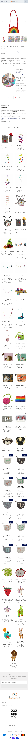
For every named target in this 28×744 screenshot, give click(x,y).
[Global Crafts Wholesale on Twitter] (10, 725)
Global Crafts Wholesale (12, 730)
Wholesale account (10, 52)
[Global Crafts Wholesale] (14, 1)
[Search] (23, 1)
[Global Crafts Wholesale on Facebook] (13, 725)
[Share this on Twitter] (8, 97)
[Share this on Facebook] (11, 97)
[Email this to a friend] (19, 97)
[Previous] (2, 21)
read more (23, 91)
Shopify (20, 731)
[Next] (25, 21)
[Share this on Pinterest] (15, 97)
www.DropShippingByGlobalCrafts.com (11, 118)
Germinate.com (9, 731)
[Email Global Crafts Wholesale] (18, 725)
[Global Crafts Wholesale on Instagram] (15, 725)
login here (20, 52)
